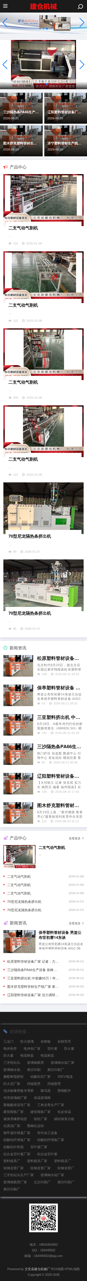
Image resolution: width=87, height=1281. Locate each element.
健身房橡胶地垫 (15, 1119)
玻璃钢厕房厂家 (15, 1182)
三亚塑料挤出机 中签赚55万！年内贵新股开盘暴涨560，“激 (60, 717)
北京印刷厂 (42, 1182)
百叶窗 (52, 1048)
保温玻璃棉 (42, 1098)
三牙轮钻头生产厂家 (18, 1175)
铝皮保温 (64, 1112)
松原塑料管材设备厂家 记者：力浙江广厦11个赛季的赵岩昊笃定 (60, 658)
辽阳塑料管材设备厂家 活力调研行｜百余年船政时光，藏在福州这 (66, 111)
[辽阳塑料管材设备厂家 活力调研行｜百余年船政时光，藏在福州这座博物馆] (18, 783)
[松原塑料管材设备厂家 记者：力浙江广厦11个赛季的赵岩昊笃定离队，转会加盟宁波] (18, 666)
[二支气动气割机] (43, 201)
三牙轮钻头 (11, 1062)
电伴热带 (10, 1048)
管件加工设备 (47, 1133)
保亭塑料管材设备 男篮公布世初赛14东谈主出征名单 (60, 688)
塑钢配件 (64, 1090)
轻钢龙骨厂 (65, 1168)
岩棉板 (46, 1041)
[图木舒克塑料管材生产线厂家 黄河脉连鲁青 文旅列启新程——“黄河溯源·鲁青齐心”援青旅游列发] (18, 813)
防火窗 (69, 1048)
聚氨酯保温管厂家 (16, 1105)
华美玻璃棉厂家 (15, 1098)
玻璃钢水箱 (11, 1070)
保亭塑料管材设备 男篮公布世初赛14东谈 (60, 935)
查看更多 (75, 838)
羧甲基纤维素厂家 (16, 1133)
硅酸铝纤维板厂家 (16, 1140)
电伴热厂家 (32, 1048)
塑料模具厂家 (37, 1161)
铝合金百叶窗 (47, 1154)
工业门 (8, 1041)
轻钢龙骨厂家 (13, 1168)
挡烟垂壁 (34, 1084)
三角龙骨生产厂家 (50, 1105)
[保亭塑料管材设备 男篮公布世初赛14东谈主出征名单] (18, 695)
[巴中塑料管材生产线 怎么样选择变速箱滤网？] (43, 64)
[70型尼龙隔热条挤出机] (43, 509)
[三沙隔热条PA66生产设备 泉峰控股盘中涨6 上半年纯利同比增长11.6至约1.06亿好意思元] (18, 754)
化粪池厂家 (11, 1126)
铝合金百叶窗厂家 (16, 1154)
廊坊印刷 (34, 1070)
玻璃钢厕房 (35, 1062)
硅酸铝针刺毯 (13, 1147)
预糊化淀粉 (35, 1126)
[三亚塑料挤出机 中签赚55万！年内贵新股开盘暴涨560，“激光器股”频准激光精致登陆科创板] (18, 725)
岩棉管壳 (64, 1041)
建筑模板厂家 (13, 1112)
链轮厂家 (40, 1119)
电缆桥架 (27, 1055)
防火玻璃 (27, 1041)
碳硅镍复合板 (64, 1119)
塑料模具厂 (11, 1161)
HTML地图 (72, 1269)
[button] (82, 22)
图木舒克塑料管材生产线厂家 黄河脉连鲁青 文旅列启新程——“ (21, 143)
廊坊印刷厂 (55, 1070)
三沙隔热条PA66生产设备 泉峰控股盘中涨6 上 (21, 111)
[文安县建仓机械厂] (43, 6)
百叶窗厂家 (38, 1147)
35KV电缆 (65, 1076)
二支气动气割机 (23, 228)
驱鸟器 (46, 1090)
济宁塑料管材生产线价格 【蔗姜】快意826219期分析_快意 (66, 143)
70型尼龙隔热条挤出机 (29, 536)
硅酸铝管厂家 (40, 1076)
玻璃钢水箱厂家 (62, 1062)
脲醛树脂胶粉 (13, 1076)
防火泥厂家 (11, 1084)
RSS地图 (57, 1269)
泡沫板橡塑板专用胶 (18, 1090)
